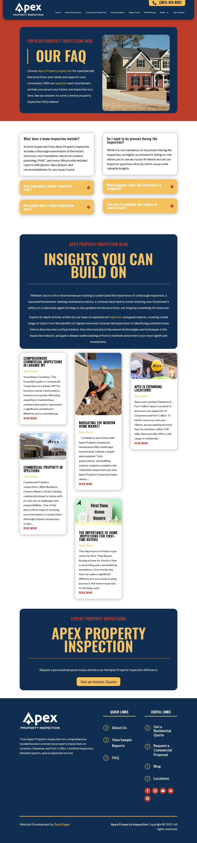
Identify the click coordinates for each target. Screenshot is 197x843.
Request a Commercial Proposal (163, 750)
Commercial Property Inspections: (43, 469)
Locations (161, 778)
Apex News (30, 371)
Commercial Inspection (95, 12)
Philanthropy (150, 12)
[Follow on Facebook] (147, 791)
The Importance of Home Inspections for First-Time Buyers (98, 536)
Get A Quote (178, 12)
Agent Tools (134, 12)
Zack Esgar (62, 824)
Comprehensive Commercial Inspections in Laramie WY (42, 362)
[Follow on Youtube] (163, 791)
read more (30, 418)
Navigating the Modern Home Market (97, 424)
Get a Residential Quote (162, 731)
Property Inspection (58, 70)
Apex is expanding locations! (148, 388)
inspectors (116, 317)
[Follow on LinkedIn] (171, 791)
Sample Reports (118, 12)
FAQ (115, 758)
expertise (61, 83)
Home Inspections (73, 12)
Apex (41, 70)
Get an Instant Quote (98, 681)
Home (58, 12)
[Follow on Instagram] (155, 791)
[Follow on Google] (147, 798)
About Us (119, 728)
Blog (157, 766)
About (162, 12)
